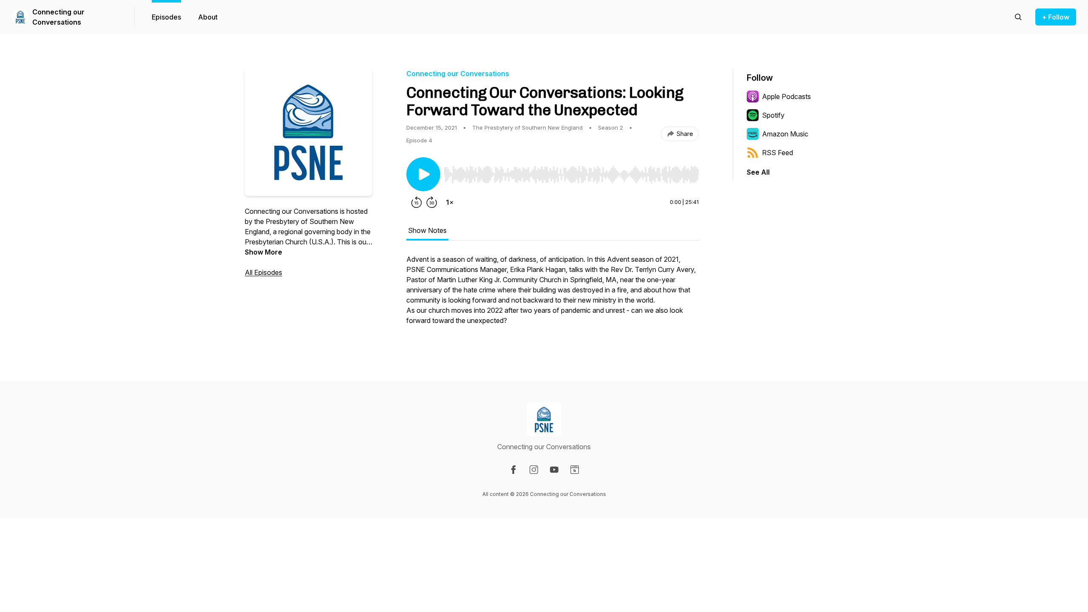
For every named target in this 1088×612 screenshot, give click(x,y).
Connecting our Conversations (58, 17)
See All (758, 172)
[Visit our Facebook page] (513, 469)
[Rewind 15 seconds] (416, 202)
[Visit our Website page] (574, 469)
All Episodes (263, 272)
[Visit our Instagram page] (534, 469)
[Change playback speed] (449, 202)
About (208, 17)
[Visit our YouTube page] (554, 469)
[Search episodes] (1018, 17)
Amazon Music (785, 134)
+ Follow (1055, 17)
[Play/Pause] (423, 174)
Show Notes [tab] (427, 230)
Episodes (166, 17)
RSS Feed (777, 152)
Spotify (773, 115)
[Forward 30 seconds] (432, 202)
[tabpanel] (552, 294)
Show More (263, 252)
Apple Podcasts (786, 96)
